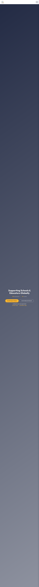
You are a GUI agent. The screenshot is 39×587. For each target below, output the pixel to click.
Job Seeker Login (23, 305)
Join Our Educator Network (26, 300)
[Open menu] (37, 2)
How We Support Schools (12, 300)
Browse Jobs (15, 305)
